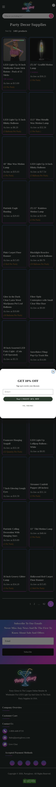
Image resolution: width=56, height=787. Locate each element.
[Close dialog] (53, 371)
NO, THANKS (28, 406)
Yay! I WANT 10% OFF (28, 399)
